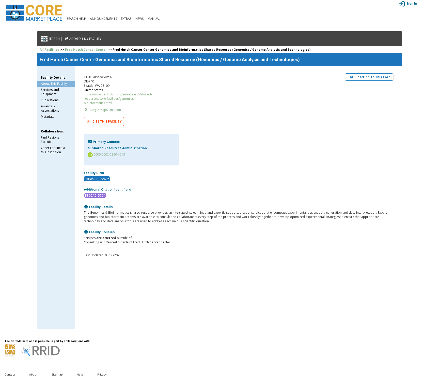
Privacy (101, 374)
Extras (126, 18)
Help (80, 374)
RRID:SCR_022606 (97, 179)
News (139, 18)
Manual (154, 18)
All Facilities (49, 49)
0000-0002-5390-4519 (109, 154)
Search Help (76, 18)
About (33, 374)
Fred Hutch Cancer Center (86, 49)
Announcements (103, 18)
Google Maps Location (104, 110)
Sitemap (57, 374)
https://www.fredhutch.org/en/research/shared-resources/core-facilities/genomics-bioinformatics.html (118, 98)
